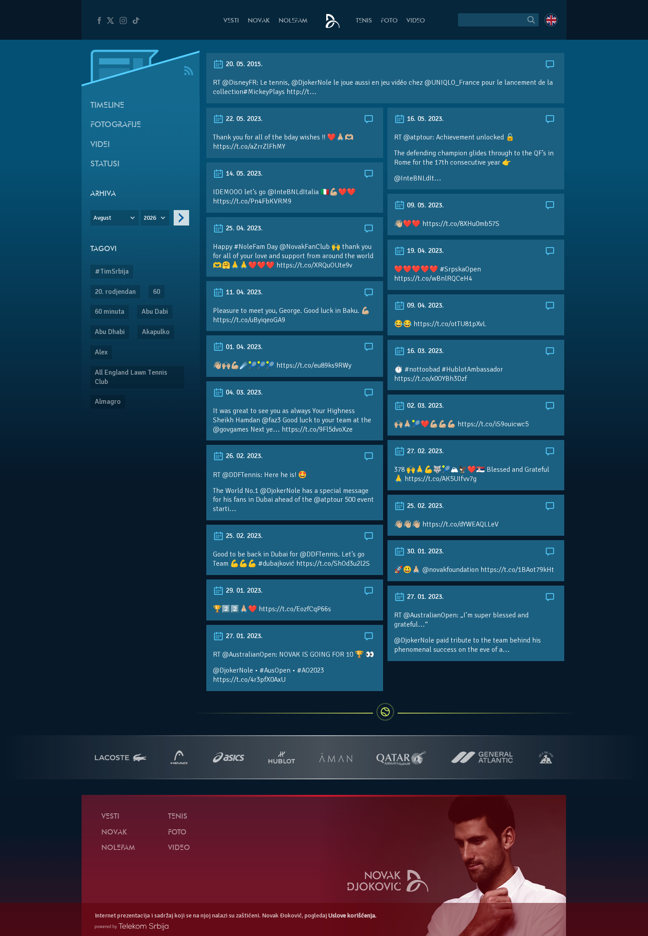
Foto (389, 21)
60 (156, 291)
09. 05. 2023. (424, 205)
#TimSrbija (112, 271)
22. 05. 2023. (243, 118)
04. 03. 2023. (243, 392)
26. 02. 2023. (243, 455)
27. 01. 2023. (424, 596)
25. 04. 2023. (243, 228)
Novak (259, 21)
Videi (100, 145)
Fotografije (115, 125)
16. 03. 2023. (424, 350)
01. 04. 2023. (243, 346)
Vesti (231, 21)
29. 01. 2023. (243, 590)
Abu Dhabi (110, 331)
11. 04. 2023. (243, 292)
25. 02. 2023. (424, 505)
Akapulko (156, 331)
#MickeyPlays (264, 91)
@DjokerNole (311, 82)
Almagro (108, 401)
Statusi (104, 164)
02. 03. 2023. (424, 405)
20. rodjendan (115, 291)
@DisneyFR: (240, 82)
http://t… (302, 91)
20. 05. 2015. (243, 64)
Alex (101, 352)
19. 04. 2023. (424, 250)
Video (415, 21)
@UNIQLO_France (452, 82)
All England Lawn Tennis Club (131, 377)
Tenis (364, 21)
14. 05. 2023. (243, 173)
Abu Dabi (155, 311)
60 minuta (109, 311)
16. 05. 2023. (424, 118)
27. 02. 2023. (424, 451)
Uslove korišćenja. (352, 915)
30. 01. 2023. (424, 551)
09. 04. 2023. (424, 305)
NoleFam (293, 21)
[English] (551, 20)
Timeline (107, 105)
